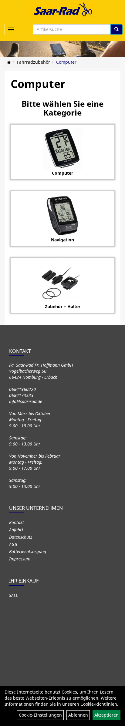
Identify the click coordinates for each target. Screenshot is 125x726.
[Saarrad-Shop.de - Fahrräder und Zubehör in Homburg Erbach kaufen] (62, 9)
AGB (13, 544)
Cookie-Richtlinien (98, 704)
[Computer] (62, 149)
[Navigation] (62, 215)
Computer (66, 62)
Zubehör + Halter (62, 306)
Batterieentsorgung (27, 551)
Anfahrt (16, 530)
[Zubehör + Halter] (62, 282)
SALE (13, 595)
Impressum (19, 559)
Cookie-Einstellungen (40, 715)
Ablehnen (78, 715)
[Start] (9, 62)
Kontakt (16, 522)
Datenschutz (20, 537)
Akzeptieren (106, 715)
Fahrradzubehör (33, 62)
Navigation (62, 240)
